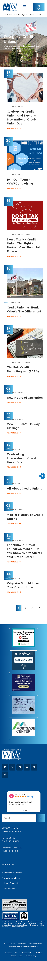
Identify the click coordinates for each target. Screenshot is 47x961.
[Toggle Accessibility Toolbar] (42, 476)
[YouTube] (27, 767)
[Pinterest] (5, 775)
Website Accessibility (23, 953)
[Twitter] (12, 767)
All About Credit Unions (24, 488)
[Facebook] (5, 767)
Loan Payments (23, 15)
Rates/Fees (9, 888)
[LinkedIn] (19, 767)
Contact (38, 15)
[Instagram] (34, 767)
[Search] (40, 818)
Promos (32, 15)
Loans (27, 362)
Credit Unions (17, 107)
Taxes (27, 234)
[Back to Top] (41, 957)
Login (38, 5)
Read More (12, 128)
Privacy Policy (30, 956)
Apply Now (8, 15)
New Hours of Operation (25, 397)
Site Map (38, 953)
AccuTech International (28, 947)
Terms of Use (16, 956)
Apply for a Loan (12, 878)
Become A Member (13, 872)
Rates (15, 15)
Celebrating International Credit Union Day (21, 458)
